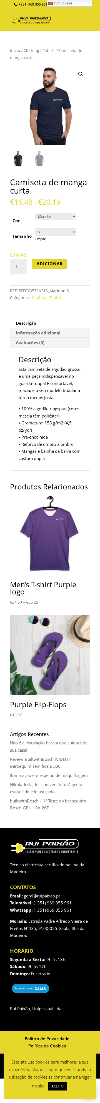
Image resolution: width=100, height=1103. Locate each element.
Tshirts (49, 50)
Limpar (40, 238)
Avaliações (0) (30, 342)
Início (15, 50)
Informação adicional (38, 333)
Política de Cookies (47, 1046)
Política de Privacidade (47, 1038)
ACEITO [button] (57, 1086)
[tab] (50, 323)
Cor (16, 220)
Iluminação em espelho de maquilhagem (49, 775)
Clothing (31, 50)
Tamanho (22, 236)
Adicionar (50, 263)
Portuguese (62, 3)
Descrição (26, 323)
